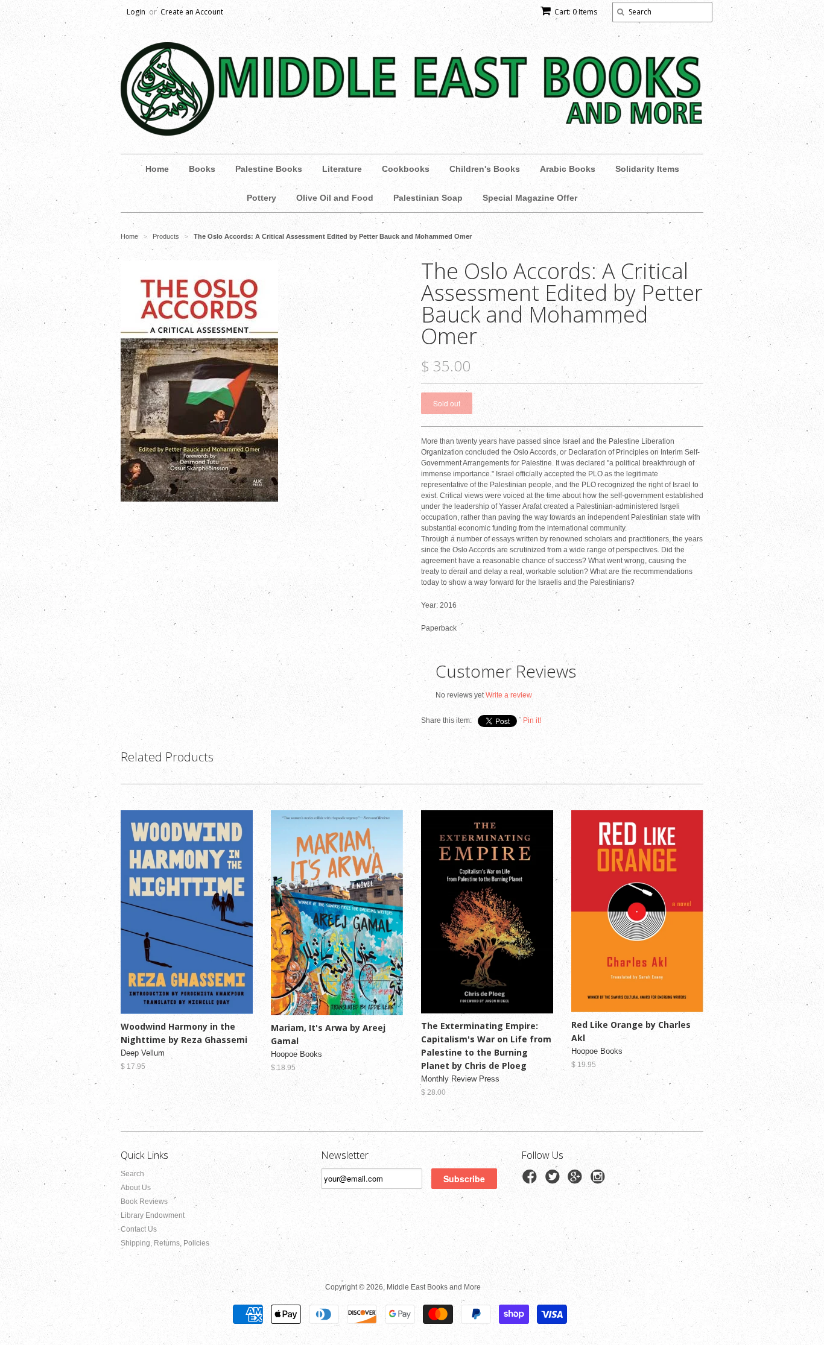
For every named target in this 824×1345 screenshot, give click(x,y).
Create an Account (191, 12)
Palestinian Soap (428, 198)
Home (157, 169)
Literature (342, 169)
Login (136, 12)
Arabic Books (567, 169)
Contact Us (139, 1229)
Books (202, 169)
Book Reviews (144, 1201)
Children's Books (484, 169)
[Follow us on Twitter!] (554, 1180)
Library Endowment (153, 1215)
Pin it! (532, 720)
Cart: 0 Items (575, 12)
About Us (136, 1187)
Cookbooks (405, 169)
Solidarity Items (647, 169)
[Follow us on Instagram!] (600, 1180)
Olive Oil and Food (334, 198)
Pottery (261, 198)
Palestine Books (268, 169)
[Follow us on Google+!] (577, 1180)
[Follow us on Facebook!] (531, 1180)
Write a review (509, 695)
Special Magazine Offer (530, 198)
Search (132, 1174)
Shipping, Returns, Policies (165, 1243)
